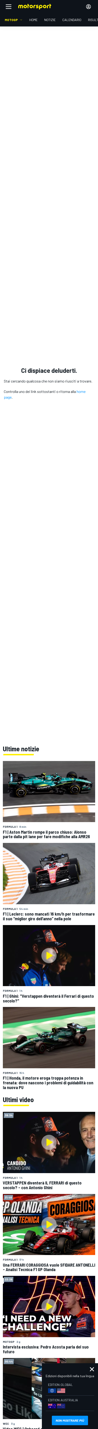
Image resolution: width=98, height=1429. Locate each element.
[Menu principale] (8, 6)
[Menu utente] (88, 6)
